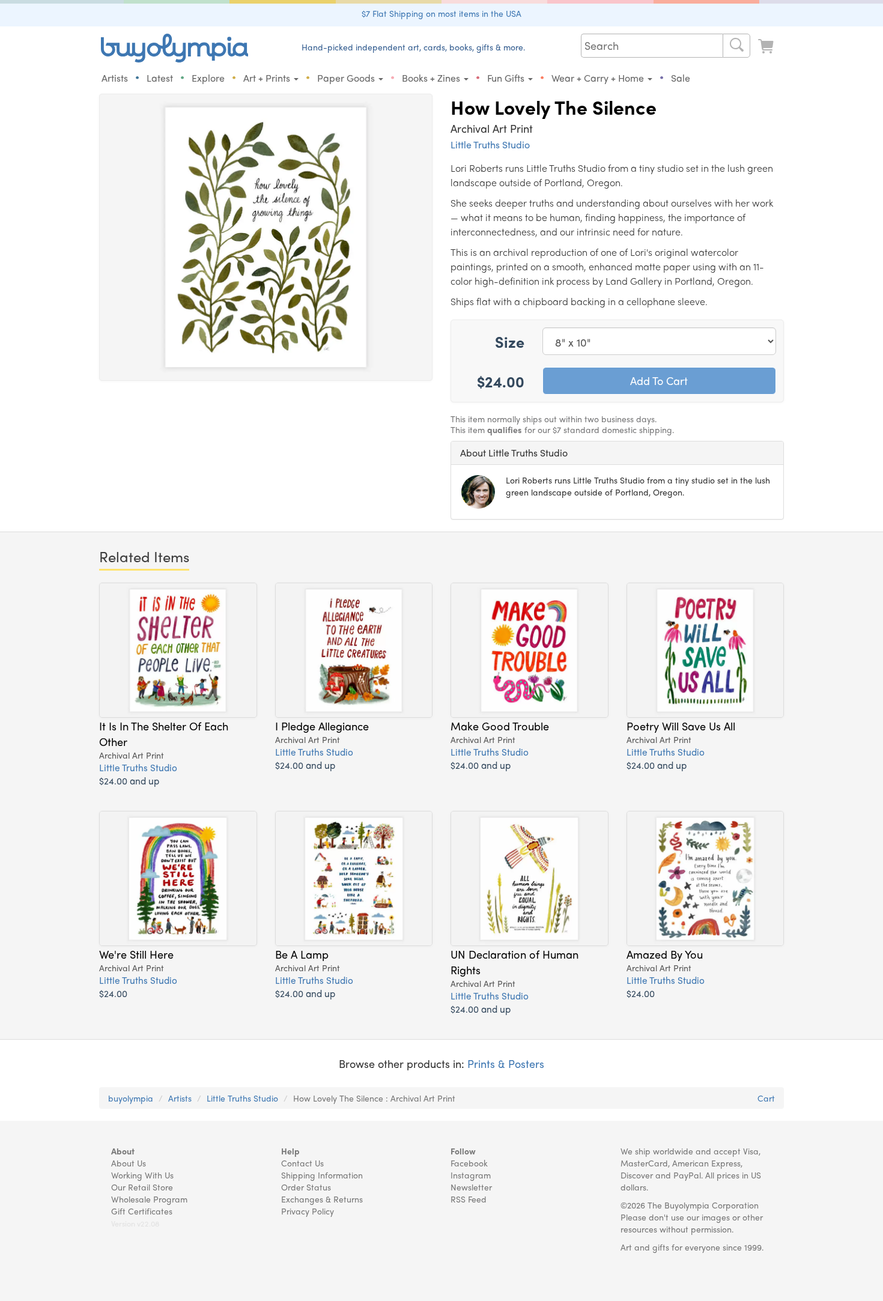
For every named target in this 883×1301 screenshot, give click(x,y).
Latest (160, 78)
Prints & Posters (505, 1063)
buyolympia (130, 1098)
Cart (766, 1098)
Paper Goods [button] (347, 78)
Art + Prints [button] (268, 78)
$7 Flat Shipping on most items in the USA (441, 13)
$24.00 (113, 993)
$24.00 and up (129, 780)
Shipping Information (322, 1175)
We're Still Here (136, 954)
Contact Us (302, 1163)
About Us (128, 1163)
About (123, 1151)
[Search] (736, 46)
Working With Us (142, 1175)
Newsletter (471, 1187)
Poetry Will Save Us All (681, 725)
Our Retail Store (142, 1187)
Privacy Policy (307, 1211)
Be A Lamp (302, 954)
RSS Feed (469, 1199)
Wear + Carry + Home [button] (598, 78)
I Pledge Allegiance (322, 725)
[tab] (617, 452)
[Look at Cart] (767, 46)
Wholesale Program (149, 1199)
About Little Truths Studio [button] (514, 452)
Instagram (471, 1175)
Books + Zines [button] (432, 78)
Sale (680, 78)
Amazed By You (665, 954)
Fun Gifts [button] (507, 78)
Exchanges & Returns (322, 1199)
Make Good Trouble (500, 725)
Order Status (306, 1187)
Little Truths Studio (490, 144)
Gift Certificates (141, 1211)
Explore (208, 78)
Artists (115, 78)
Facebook (469, 1163)
